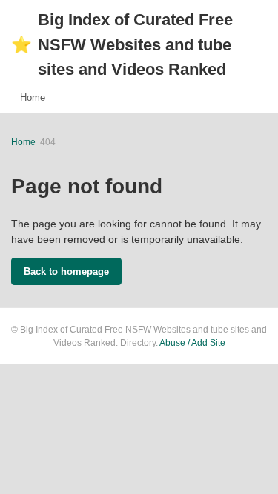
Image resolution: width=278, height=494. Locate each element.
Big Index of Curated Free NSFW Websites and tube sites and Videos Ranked (122, 44)
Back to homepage (66, 271)
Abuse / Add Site (192, 343)
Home (32, 97)
